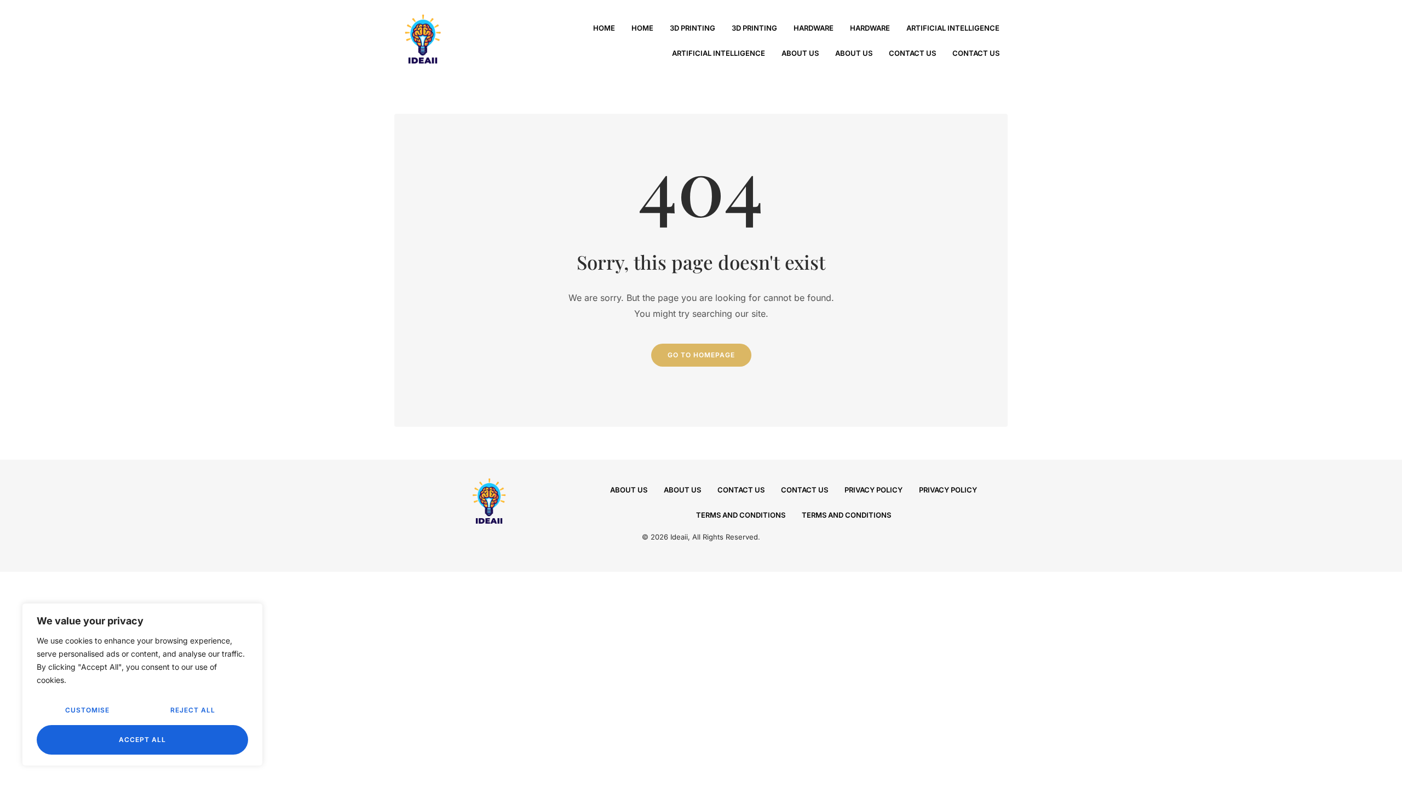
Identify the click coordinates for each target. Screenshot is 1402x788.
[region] (142, 684)
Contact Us (912, 53)
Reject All (192, 710)
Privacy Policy (873, 489)
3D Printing (692, 28)
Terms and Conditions (740, 515)
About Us (800, 53)
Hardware (814, 28)
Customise (87, 710)
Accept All (142, 739)
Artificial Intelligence (952, 28)
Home (604, 28)
